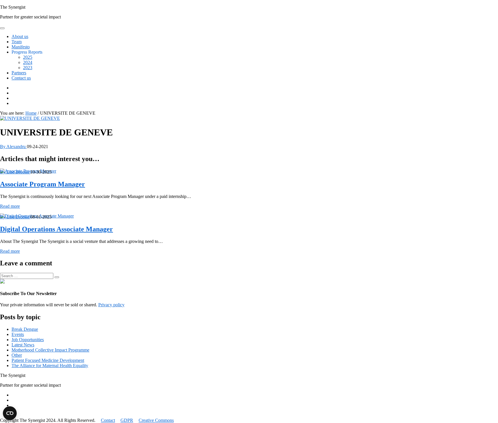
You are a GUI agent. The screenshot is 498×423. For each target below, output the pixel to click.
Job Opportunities (28, 339)
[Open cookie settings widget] (10, 413)
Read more (10, 206)
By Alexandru (13, 146)
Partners (19, 72)
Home (31, 113)
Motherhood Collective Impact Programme (50, 350)
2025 (27, 57)
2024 (27, 62)
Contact (108, 420)
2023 (27, 67)
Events (18, 334)
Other (17, 355)
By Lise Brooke (15, 171)
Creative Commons (156, 420)
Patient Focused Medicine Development (48, 360)
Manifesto (21, 46)
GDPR (126, 420)
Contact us (21, 77)
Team (17, 41)
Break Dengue (25, 329)
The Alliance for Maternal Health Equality (50, 365)
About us (20, 36)
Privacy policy (111, 304)
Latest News (23, 344)
